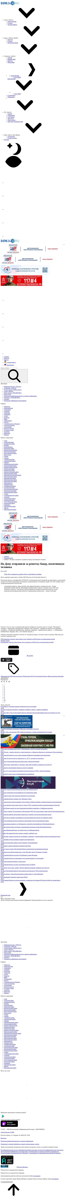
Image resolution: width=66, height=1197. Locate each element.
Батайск (6, 445)
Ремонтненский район (10, 492)
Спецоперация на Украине (12, 424)
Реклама (6, 139)
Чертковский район (10, 506)
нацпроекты (10, 365)
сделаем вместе (11, 362)
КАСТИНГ (17, 77)
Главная (6, 556)
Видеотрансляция (13, 42)
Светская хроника (9, 425)
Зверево (6, 462)
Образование (8, 420)
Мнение (6, 435)
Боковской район (9, 448)
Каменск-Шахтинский (10, 467)
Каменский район (9, 469)
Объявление (11, 97)
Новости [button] (6, 358)
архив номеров (12, 21)
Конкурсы (7, 433)
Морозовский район (10, 478)
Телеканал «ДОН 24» (10, 388)
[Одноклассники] (4, 682)
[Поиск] (14, 376)
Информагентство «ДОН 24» (12, 386)
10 (5, 700)
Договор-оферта (12, 24)
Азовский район (9, 442)
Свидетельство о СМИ (7, 1132)
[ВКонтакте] (2, 682)
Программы (11, 62)
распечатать (4, 678)
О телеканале (11, 95)
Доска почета (11, 120)
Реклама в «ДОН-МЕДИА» (12, 397)
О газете (10, 23)
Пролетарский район (10, 491)
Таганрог (7, 497)
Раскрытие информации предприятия (15, 400)
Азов (5, 440)
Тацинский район (9, 500)
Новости (10, 61)
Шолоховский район (10, 509)
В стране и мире (9, 430)
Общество (7, 406)
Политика (7, 413)
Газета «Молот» (8, 391)
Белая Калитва (8, 447)
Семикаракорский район (11, 495)
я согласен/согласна (6, 1182)
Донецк (6, 458)
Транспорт (7, 414)
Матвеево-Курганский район (12, 475)
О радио (10, 41)
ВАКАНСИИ (15, 76)
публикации (11, 115)
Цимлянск (7, 505)
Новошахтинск (8, 484)
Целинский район (9, 503)
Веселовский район (10, 451)
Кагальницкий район (10, 465)
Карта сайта (7, 394)
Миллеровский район (10, 476)
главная (10, 57)
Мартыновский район (10, 473)
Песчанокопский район (11, 489)
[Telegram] (9, 682)
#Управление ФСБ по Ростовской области (35, 676)
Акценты (7, 431)
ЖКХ (5, 419)
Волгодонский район (10, 453)
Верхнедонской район (10, 450)
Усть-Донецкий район (10, 501)
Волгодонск (7, 455)
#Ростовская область (16, 676)
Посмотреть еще (6, 895)
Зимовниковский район (11, 464)
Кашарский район (9, 470)
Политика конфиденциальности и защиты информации (20, 396)
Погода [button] (6, 360)
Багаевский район (9, 444)
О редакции (11, 117)
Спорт (6, 416)
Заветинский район (10, 461)
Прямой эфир (11, 59)
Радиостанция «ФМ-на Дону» (13, 389)
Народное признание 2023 (15, 121)
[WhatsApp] (7, 682)
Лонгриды (11, 118)
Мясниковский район (10, 480)
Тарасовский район (10, 498)
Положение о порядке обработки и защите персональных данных (20, 1144)
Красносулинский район (11, 472)
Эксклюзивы (8, 427)
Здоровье (6, 411)
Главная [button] (6, 356)
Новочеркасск (8, 483)
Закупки (6, 399)
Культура (6, 417)
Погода (6, 422)
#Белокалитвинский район (56, 676)
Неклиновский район (10, 481)
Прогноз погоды (9, 428)
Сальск (6, 494)
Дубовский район (9, 459)
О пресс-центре (12, 138)
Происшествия (8, 408)
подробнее (37, 1176)
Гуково (6, 456)
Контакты (3, 1138)
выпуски (10, 39)
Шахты (6, 508)
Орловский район (9, 487)
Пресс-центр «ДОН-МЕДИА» (13, 393)
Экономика (7, 409)
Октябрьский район (10, 486)
